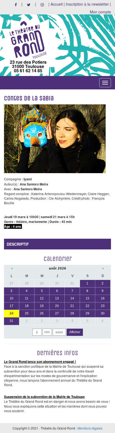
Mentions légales (90, 428)
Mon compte (100, 11)
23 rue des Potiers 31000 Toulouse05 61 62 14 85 (28, 66)
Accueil (57, 4)
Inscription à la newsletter (87, 4)
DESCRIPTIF (18, 244)
